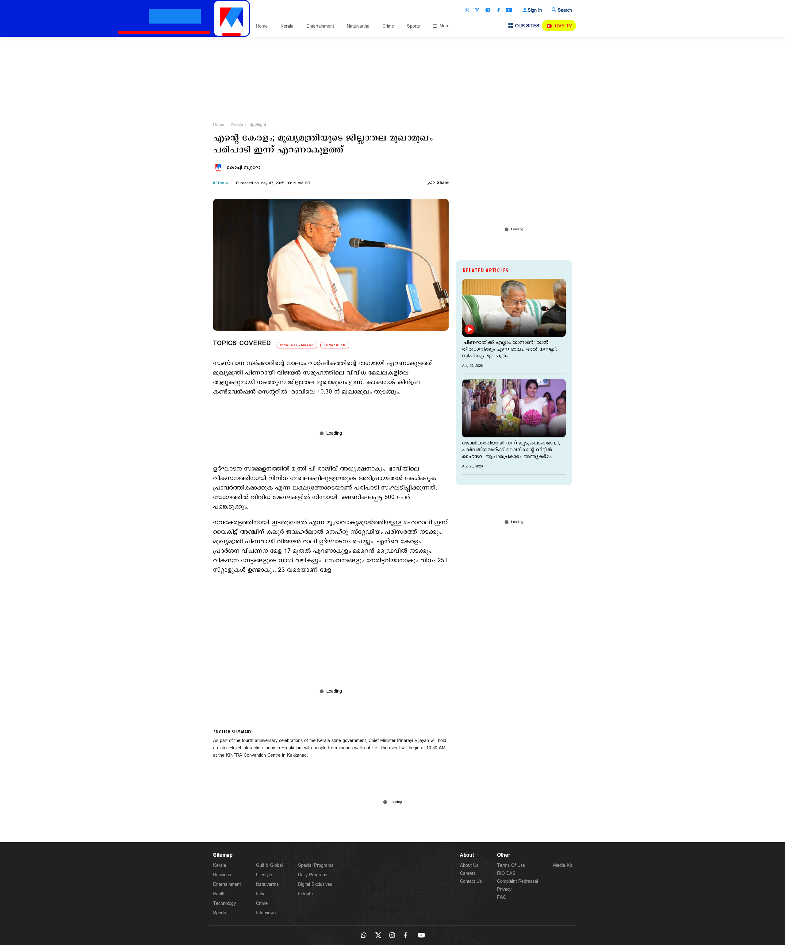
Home (262, 26)
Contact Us (471, 881)
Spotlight (257, 124)
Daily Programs (313, 875)
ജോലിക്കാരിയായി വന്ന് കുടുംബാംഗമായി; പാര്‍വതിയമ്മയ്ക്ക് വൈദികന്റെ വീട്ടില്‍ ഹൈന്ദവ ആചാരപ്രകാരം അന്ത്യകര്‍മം (511, 450)
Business (222, 875)
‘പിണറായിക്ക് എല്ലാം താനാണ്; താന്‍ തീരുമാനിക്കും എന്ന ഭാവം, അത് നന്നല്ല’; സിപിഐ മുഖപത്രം (509, 349)
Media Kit (562, 865)
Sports (413, 26)
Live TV (563, 26)
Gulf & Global (269, 865)
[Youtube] (509, 10)
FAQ (501, 897)
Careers (468, 873)
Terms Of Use (511, 865)
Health (219, 894)
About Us (469, 865)
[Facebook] (498, 10)
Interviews (266, 913)
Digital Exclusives (315, 884)
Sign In (535, 10)
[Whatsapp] (467, 10)
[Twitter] (477, 10)
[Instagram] (488, 10)
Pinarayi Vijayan (297, 345)
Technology (224, 903)
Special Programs (315, 865)
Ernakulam (335, 345)
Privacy (504, 889)
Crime (388, 26)
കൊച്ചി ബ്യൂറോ (243, 167)
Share (443, 183)
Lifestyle (264, 875)
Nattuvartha (358, 26)
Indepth (305, 894)
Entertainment (320, 26)
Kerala (287, 26)
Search (565, 10)
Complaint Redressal (517, 881)
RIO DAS (506, 873)
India (261, 894)
